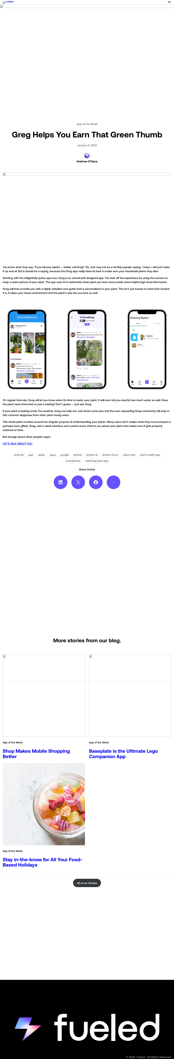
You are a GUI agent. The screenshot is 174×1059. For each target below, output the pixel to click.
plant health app (150, 454)
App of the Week (87, 124)
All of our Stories (87, 883)
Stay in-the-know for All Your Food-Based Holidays (42, 862)
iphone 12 (92, 454)
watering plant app (96, 460)
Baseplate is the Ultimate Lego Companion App (123, 753)
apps (53, 454)
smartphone (73, 460)
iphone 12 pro (110, 454)
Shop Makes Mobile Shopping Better (36, 753)
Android (19, 454)
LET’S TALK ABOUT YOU (17, 443)
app (30, 454)
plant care (129, 454)
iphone (78, 454)
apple (41, 454)
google (64, 454)
